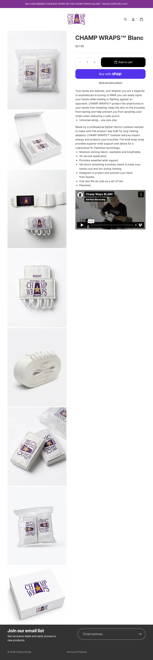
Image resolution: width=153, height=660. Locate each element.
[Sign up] (140, 634)
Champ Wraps (23, 652)
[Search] (125, 19)
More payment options (110, 82)
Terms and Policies (77, 652)
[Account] (133, 19)
